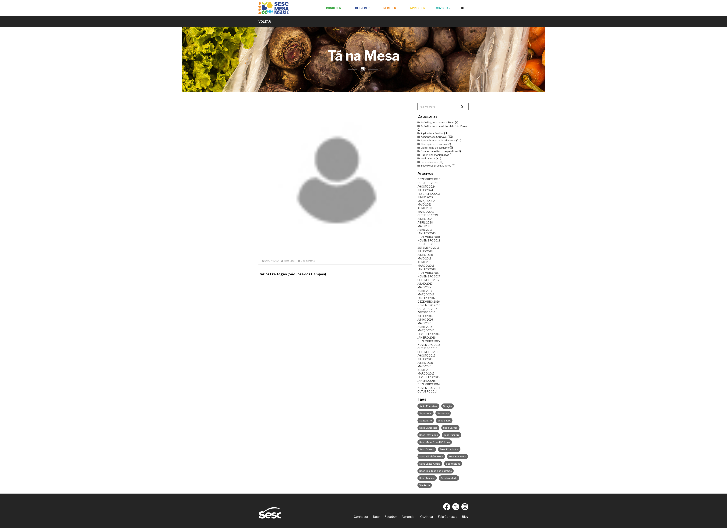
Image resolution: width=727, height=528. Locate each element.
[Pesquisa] (462, 106)
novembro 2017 (428, 276)
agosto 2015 (426, 355)
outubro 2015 (427, 348)
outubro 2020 (427, 215)
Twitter (455, 506)
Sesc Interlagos (428, 435)
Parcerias (443, 413)
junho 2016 (425, 319)
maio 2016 (424, 323)
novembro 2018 (428, 240)
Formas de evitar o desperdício (439, 151)
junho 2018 (425, 254)
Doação (447, 406)
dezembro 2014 (428, 384)
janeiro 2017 (426, 298)
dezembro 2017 (428, 272)
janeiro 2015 (426, 380)
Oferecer (362, 8)
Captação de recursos (434, 144)
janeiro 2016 (426, 337)
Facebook (446, 506)
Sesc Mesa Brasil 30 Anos (436, 165)
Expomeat (425, 413)
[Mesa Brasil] (273, 8)
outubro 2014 (427, 391)
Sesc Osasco (426, 449)
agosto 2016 (426, 312)
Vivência (424, 485)
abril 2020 (425, 222)
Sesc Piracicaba (449, 449)
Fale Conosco (447, 517)
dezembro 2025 (428, 179)
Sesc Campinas (428, 427)
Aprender (417, 8)
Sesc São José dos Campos (435, 471)
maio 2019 (424, 226)
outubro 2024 (427, 183)
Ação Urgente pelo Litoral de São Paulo (444, 126)
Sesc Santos (453, 463)
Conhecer (333, 8)
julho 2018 (425, 251)
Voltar (264, 21)
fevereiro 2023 (428, 193)
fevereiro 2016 (428, 334)
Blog (465, 8)
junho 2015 (425, 362)
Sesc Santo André (429, 463)
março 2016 (425, 330)
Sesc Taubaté (427, 478)
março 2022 (426, 200)
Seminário (425, 420)
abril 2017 (424, 290)
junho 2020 (425, 218)
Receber (389, 8)
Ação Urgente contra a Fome (437, 122)
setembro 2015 (428, 352)
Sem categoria (429, 162)
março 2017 (425, 294)
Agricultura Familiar (432, 133)
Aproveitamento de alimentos (438, 140)
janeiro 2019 (426, 233)
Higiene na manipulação (435, 154)
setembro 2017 (428, 280)
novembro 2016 (428, 305)
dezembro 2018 (428, 236)
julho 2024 (425, 190)
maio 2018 (424, 258)
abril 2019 (424, 229)
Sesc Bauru (444, 420)
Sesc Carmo (450, 427)
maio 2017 (424, 287)
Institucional (428, 158)
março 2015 (425, 373)
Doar (376, 517)
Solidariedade (449, 478)
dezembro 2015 (428, 341)
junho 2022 (425, 197)
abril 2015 (424, 369)
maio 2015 (424, 366)
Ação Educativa (428, 406)
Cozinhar (443, 8)
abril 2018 (424, 262)
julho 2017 (424, 283)
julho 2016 (425, 316)
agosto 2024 (426, 186)
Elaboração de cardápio (435, 147)
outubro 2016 (427, 308)
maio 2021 (424, 204)
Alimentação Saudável (434, 136)
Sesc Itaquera (451, 435)
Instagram (465, 506)
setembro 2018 (428, 247)
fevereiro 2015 (428, 377)
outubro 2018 (427, 244)
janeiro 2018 (426, 269)
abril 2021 (424, 208)
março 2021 (425, 211)
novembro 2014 (428, 387)
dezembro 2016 (428, 301)
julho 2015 (425, 359)
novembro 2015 (428, 344)
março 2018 (425, 265)
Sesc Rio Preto (457, 456)
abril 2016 (424, 326)
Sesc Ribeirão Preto (431, 456)
